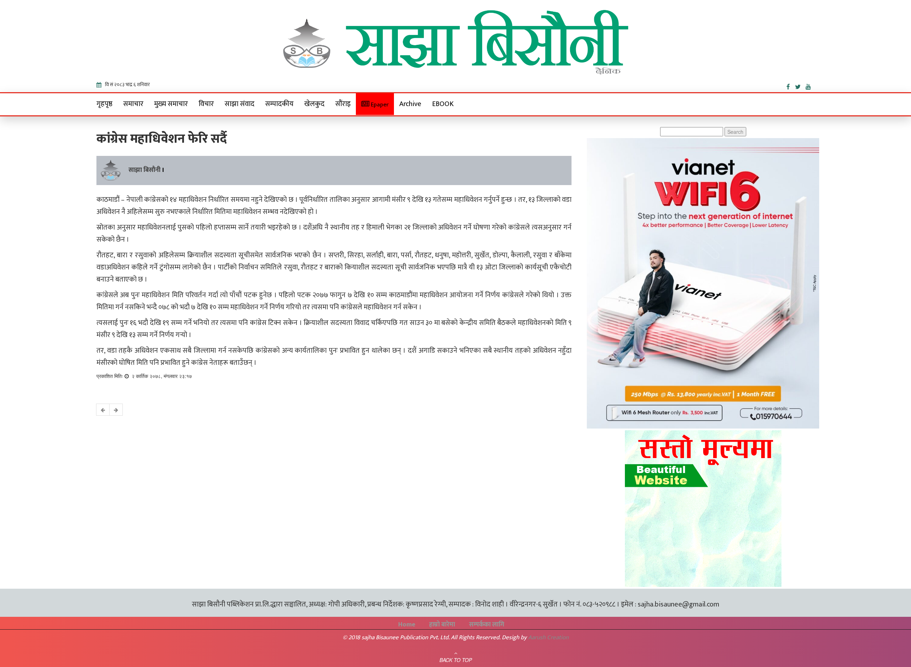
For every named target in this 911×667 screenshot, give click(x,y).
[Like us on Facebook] (790, 85)
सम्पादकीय (279, 104)
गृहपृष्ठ (104, 104)
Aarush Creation (548, 637)
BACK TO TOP (455, 659)
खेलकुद (314, 104)
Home (406, 624)
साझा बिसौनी (144, 170)
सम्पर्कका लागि (486, 624)
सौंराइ (343, 104)
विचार (206, 104)
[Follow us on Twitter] (800, 85)
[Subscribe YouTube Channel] (810, 85)
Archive (410, 104)
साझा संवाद (239, 104)
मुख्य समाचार (171, 104)
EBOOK (443, 104)
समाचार (133, 104)
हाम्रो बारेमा (442, 624)
